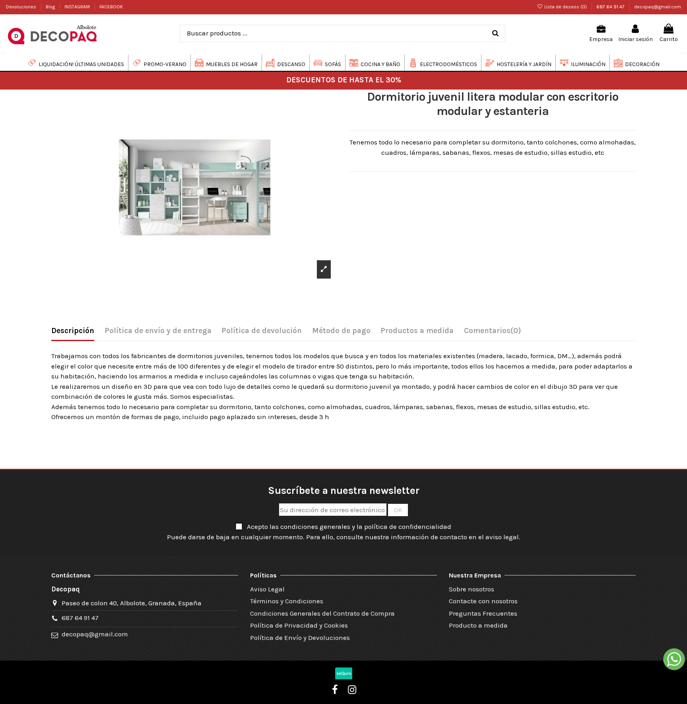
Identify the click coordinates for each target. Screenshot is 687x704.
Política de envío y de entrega (158, 330)
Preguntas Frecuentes (483, 613)
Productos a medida (417, 330)
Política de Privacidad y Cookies (299, 625)
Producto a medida (478, 625)
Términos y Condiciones (286, 601)
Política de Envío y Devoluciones (300, 638)
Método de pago (341, 330)
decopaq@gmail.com (657, 7)
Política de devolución (261, 330)
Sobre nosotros (471, 589)
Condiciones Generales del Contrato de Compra (322, 613)
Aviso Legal (267, 589)
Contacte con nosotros (483, 601)
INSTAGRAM (77, 7)
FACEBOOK (111, 7)
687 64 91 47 (611, 7)
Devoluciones (21, 7)
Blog (51, 7)
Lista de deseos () (565, 7)
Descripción (72, 330)
